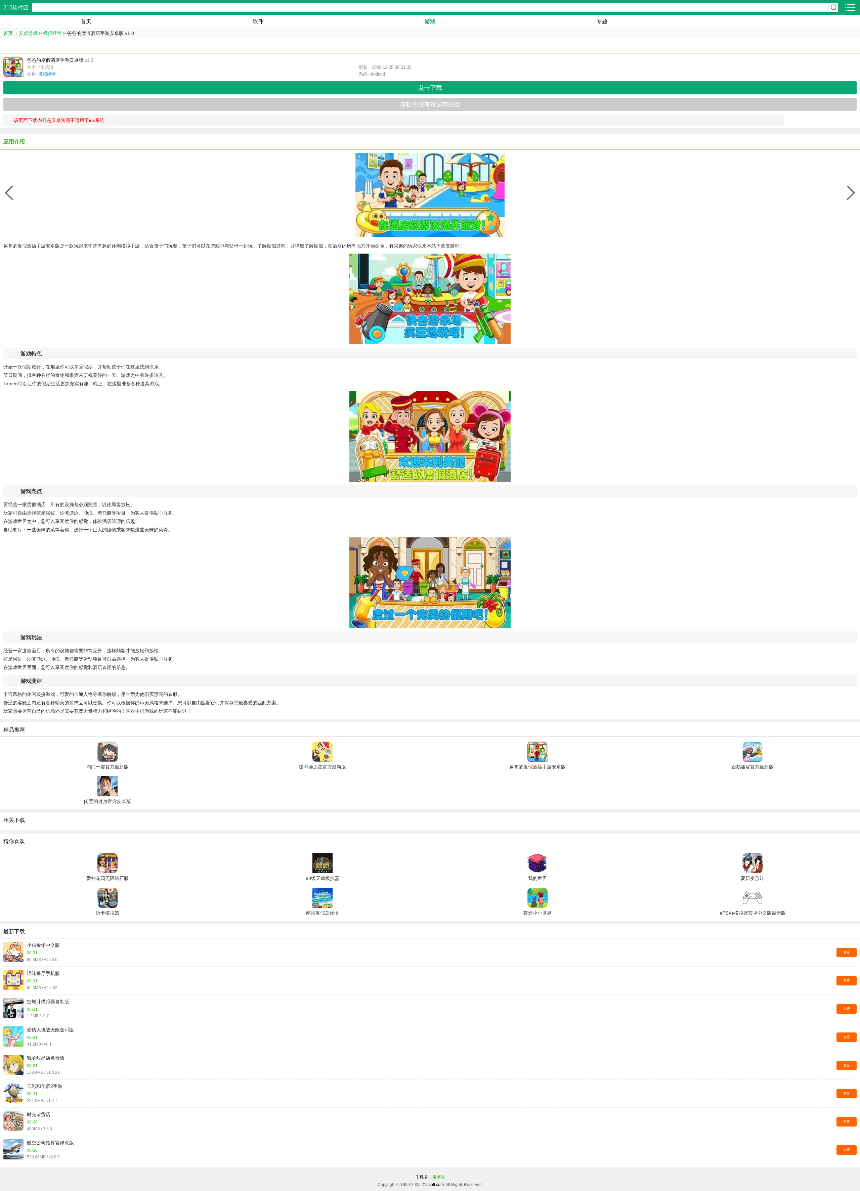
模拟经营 (52, 33)
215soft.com (433, 1184)
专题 (602, 21)
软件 (258, 21)
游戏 (430, 21)
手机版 (422, 1177)
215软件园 (16, 7)
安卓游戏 (28, 33)
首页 (86, 21)
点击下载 (430, 87)
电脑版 (439, 1177)
